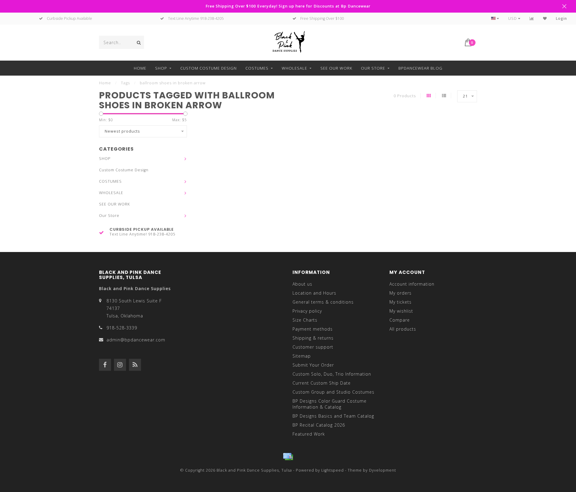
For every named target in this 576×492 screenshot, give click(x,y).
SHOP (161, 68)
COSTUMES (256, 68)
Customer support (312, 347)
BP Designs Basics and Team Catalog (333, 416)
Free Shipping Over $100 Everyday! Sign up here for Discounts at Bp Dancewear (288, 6)
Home (140, 68)
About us (302, 284)
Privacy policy (307, 311)
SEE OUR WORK (336, 68)
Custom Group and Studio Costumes (333, 392)
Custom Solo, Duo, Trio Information (331, 374)
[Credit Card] (288, 456)
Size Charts (304, 320)
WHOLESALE (294, 68)
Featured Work (308, 434)
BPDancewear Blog (420, 68)
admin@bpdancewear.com (135, 340)
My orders (400, 293)
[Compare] (532, 18)
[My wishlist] (545, 18)
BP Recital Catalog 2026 (318, 425)
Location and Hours (314, 293)
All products (402, 329)
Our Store (373, 68)
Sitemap (301, 356)
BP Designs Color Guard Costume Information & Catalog (329, 404)
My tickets (400, 302)
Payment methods (312, 329)
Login (561, 18)
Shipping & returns (313, 338)
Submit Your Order (313, 365)
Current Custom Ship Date (321, 383)
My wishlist (401, 311)
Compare (399, 320)
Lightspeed (332, 470)
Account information (411, 284)
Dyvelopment (382, 470)
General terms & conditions (323, 302)
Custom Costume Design (208, 68)
